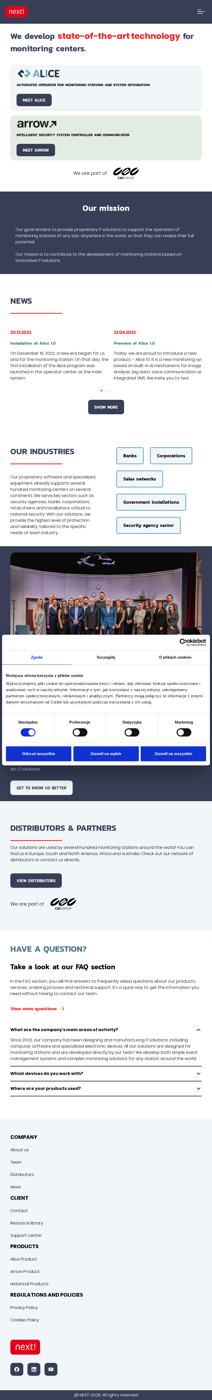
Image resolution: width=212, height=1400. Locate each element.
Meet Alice (34, 100)
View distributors (36, 880)
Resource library (26, 1223)
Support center (26, 1235)
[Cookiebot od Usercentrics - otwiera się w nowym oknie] (183, 642)
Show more (106, 407)
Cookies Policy (24, 1320)
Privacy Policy (24, 1308)
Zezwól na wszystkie (173, 753)
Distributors (22, 1175)
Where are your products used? (45, 1088)
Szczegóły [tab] (106, 657)
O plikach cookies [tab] (175, 657)
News (15, 1187)
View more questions (33, 1008)
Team (16, 1162)
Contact (19, 1211)
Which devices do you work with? (46, 1073)
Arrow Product (25, 1271)
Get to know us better (41, 788)
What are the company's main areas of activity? (64, 1030)
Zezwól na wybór (106, 753)
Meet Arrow (36, 150)
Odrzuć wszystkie (38, 753)
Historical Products (29, 1284)
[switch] (80, 732)
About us (19, 1150)
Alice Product (23, 1259)
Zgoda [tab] (37, 657)
